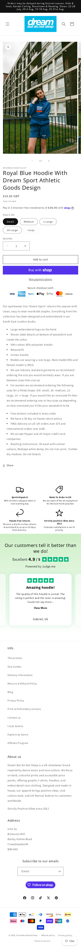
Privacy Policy (16, 700)
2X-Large (12, 230)
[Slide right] (49, 161)
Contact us (14, 717)
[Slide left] (32, 161)
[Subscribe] (59, 871)
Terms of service (42, 941)
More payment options (40, 279)
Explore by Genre (18, 734)
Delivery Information (20, 675)
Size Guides (14, 666)
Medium (29, 221)
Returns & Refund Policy (22, 683)
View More (40, 607)
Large (33, 230)
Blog (10, 692)
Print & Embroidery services (24, 709)
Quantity (7, 238)
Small (10, 221)
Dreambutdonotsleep (26, 935)
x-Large (48, 221)
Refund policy (48, 935)
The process (15, 658)
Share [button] (10, 465)
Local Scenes (15, 726)
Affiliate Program (18, 743)
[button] (7, 24)
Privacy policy (65, 935)
